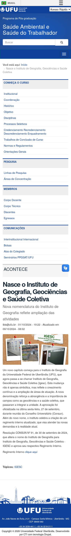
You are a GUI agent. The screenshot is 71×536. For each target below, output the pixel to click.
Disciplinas (10, 118)
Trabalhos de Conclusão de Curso (23, 139)
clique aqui (31, 452)
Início (24, 64)
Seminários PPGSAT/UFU (18, 257)
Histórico (9, 106)
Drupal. (48, 534)
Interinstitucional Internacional (21, 239)
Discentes (9, 212)
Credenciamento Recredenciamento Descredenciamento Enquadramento (25, 131)
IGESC (18, 467)
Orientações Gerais (15, 151)
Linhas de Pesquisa (15, 173)
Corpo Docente (12, 200)
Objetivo (8, 112)
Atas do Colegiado (14, 251)
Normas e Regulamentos (18, 145)
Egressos (9, 218)
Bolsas (7, 245)
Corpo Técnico (12, 206)
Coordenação (11, 100)
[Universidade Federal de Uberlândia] (14, 9)
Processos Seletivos (15, 124)
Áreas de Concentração (17, 179)
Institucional (10, 94)
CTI (25, 534)
